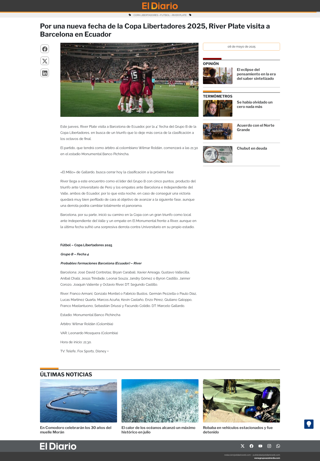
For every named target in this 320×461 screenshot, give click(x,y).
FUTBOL (165, 15)
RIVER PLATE (179, 15)
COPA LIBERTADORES (146, 15)
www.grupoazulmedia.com (267, 458)
